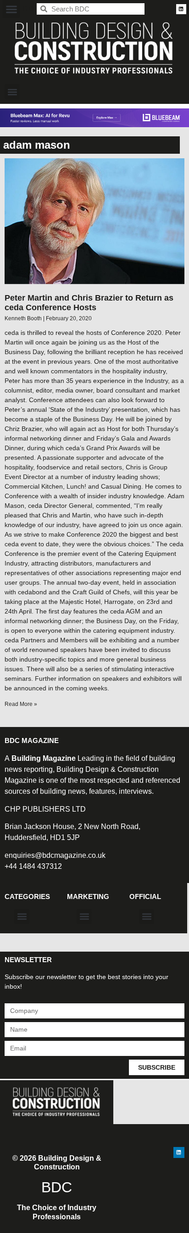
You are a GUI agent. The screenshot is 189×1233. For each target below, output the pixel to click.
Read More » (21, 704)
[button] (11, 9)
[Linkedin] (181, 9)
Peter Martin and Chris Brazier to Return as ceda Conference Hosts (89, 302)
